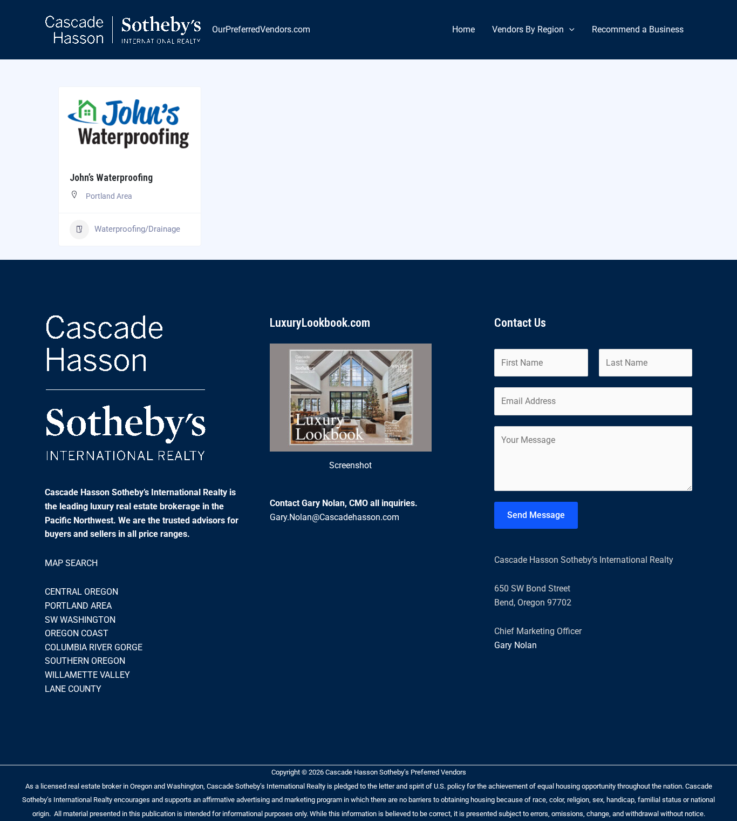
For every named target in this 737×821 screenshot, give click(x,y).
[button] (569, 29)
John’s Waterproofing (111, 177)
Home (463, 29)
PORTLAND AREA (78, 606)
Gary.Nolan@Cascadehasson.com (334, 517)
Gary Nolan (515, 645)
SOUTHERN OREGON (85, 661)
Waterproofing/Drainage (137, 229)
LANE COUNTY (73, 689)
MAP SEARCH (71, 563)
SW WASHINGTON (80, 620)
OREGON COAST (76, 633)
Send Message (536, 515)
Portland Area (109, 196)
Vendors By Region (528, 29)
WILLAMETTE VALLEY (87, 675)
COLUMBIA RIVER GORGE (93, 647)
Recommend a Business (638, 29)
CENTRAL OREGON (81, 592)
